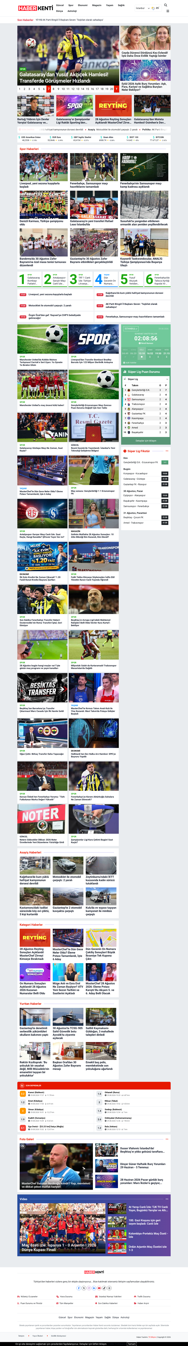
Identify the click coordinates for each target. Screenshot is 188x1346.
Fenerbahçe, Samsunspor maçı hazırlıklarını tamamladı (67, 19)
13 (77, 89)
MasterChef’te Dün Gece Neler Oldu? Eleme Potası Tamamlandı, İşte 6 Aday (41, 492)
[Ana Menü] (166, 11)
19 (106, 89)
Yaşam (109, 5)
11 (68, 89)
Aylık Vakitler (131, 363)
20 (111, 89)
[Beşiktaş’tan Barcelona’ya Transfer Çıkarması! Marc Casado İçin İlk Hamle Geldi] (42, 688)
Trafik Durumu (143, 1296)
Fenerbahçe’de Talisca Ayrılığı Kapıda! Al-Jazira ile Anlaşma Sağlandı (162, 280)
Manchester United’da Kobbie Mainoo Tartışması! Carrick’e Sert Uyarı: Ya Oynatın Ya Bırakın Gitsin (41, 362)
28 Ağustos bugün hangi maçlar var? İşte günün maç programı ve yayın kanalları (40, 666)
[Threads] (109, 1288)
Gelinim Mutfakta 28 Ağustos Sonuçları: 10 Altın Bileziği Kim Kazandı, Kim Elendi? (92, 535)
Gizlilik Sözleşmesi (58, 1336)
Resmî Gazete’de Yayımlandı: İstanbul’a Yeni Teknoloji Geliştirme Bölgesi (93, 449)
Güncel (60, 5)
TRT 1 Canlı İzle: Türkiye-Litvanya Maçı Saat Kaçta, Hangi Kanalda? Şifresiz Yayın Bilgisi (85, 280)
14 (82, 89)
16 (92, 89)
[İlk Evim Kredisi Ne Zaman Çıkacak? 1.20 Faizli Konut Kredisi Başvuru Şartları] (42, 556)
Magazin (96, 5)
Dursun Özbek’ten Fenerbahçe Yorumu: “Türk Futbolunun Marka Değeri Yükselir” (42, 798)
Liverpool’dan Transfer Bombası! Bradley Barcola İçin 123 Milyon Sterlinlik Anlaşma (92, 361)
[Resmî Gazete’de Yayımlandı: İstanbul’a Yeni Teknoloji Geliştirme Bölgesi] (94, 427)
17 (97, 89)
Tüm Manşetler (66, 1303)
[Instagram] (89, 1288)
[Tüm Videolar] (167, 1199)
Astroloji (72, 11)
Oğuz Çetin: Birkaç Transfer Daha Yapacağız (42, 754)
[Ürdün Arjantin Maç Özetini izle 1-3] (117, 1248)
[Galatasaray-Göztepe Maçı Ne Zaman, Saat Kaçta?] (42, 427)
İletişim (21, 1336)
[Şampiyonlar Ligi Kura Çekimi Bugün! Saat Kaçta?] (94, 819)
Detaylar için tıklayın (146, 440)
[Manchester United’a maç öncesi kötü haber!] (42, 384)
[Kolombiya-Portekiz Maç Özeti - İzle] (117, 1235)
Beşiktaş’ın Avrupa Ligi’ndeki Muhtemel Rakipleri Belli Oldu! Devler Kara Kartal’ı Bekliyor (90, 623)
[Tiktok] (104, 1288)
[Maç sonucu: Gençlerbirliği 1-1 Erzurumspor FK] (94, 470)
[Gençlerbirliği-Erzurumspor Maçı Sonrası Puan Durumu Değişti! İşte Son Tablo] (94, 384)
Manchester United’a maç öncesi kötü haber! (42, 405)
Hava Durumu (66, 1296)
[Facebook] (79, 1288)
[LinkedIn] (94, 1288)
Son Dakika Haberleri (108, 1303)
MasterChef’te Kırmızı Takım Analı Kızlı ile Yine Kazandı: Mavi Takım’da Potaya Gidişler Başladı (93, 711)
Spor (70, 5)
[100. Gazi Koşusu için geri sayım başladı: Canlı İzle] (117, 1221)
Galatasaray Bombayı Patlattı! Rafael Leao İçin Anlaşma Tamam (34, 280)
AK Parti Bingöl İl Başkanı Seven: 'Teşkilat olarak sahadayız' (112, 129)
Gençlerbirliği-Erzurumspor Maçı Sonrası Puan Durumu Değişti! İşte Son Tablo (91, 406)
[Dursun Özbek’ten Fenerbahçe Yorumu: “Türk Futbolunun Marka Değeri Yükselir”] (42, 776)
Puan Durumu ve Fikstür (31, 1303)
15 (87, 89)
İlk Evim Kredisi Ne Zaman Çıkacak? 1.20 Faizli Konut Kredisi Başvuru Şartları (40, 578)
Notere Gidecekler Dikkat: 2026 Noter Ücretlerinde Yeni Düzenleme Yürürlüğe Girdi (42, 841)
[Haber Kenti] (35, 8)
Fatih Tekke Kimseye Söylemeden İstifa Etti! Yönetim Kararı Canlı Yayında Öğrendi (93, 578)
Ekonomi (83, 5)
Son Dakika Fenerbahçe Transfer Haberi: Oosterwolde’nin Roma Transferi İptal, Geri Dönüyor (41, 623)
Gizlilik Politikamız (116, 1344)
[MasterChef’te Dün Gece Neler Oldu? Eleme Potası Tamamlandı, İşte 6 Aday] (42, 470)
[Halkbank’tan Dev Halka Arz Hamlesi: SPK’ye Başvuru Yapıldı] (94, 733)
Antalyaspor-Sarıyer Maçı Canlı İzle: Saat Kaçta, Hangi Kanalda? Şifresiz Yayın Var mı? (59, 280)
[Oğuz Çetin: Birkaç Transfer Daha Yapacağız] (42, 733)
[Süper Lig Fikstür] (167, 451)
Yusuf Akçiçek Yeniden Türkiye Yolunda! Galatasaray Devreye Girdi (135, 280)
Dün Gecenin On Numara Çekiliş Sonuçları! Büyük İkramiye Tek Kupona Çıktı (110, 280)
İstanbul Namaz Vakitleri (110, 1296)
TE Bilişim (152, 1337)
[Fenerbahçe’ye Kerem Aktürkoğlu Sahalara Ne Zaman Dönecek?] (94, 776)
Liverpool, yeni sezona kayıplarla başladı (50, 294)
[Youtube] (99, 1288)
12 (72, 89)
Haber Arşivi (143, 1303)
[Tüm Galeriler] (167, 1139)
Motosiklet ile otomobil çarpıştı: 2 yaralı (48, 129)
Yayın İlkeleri (37, 1336)
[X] (84, 1288)
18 (101, 89)
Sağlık (121, 5)
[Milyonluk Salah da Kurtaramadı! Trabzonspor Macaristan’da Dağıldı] (94, 645)
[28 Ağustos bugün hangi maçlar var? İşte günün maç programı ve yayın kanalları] (42, 645)
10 (63, 89)
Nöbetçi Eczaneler (29, 1296)
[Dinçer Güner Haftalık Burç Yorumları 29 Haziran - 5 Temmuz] (106, 1165)
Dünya (59, 11)
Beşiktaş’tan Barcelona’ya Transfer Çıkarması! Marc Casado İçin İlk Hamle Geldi (42, 709)
